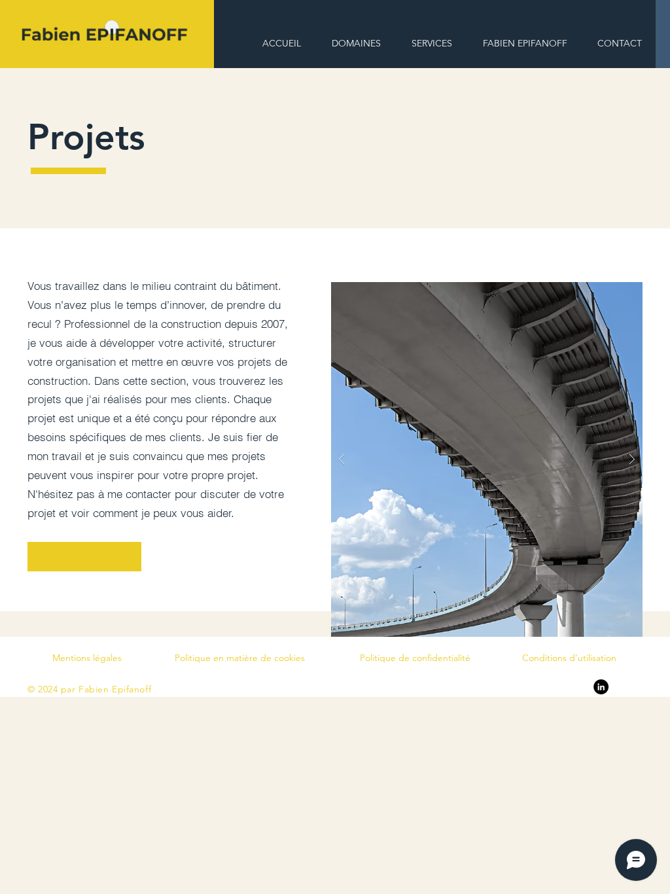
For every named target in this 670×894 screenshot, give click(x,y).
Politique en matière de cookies (240, 658)
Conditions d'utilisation (569, 658)
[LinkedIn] (600, 686)
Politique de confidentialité (415, 658)
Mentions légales (87, 658)
